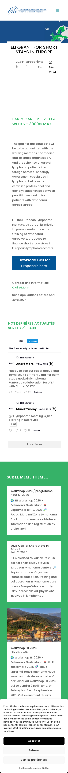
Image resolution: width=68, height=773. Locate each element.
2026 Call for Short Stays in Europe (29, 547)
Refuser (34, 750)
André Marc (24, 364)
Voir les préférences (34, 760)
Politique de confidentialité (34, 768)
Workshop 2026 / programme (31, 491)
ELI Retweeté (27, 357)
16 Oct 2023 (45, 409)
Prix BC (40, 64)
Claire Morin (20, 288)
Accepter (34, 741)
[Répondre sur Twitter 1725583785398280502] (11, 392)
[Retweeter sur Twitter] (17, 357)
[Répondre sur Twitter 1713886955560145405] (11, 430)
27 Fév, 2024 (52, 67)
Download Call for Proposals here (34, 263)
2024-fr (20, 64)
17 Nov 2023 (42, 364)
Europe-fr (31, 64)
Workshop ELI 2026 (23, 648)
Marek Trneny (26, 409)
